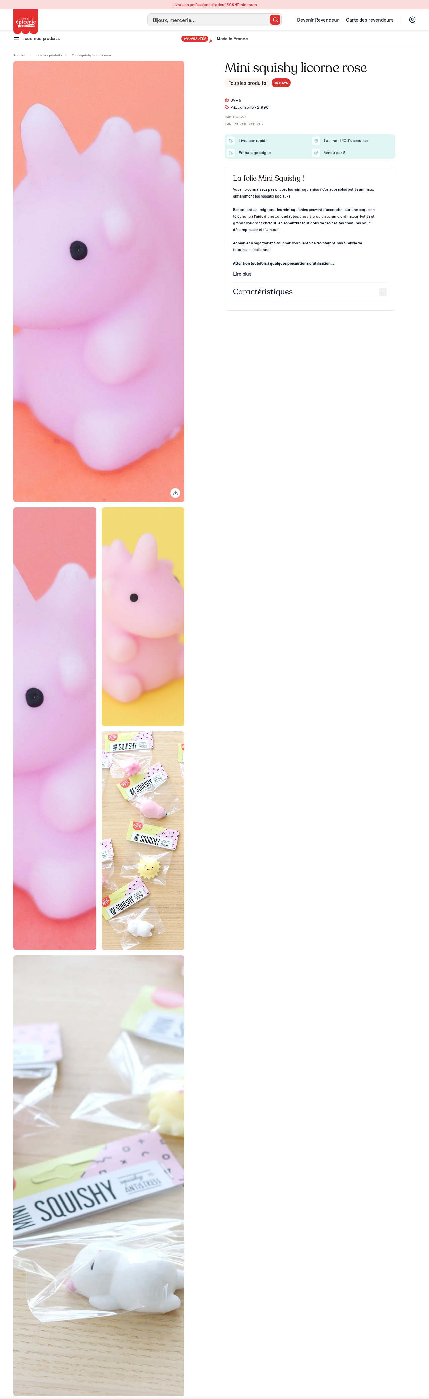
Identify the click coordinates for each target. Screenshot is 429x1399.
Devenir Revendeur (318, 20)
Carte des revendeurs (370, 20)
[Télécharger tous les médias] (175, 493)
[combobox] (214, 19)
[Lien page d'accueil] (25, 21)
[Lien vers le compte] (412, 19)
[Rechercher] (275, 20)
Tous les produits (247, 83)
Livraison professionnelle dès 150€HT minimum (214, 4)
